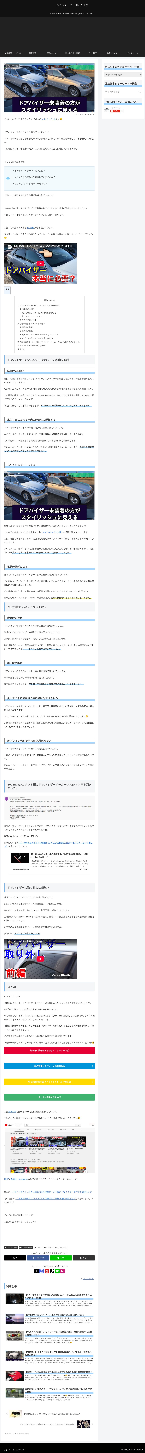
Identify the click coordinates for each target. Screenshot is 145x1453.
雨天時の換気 (27, 331)
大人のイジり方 (62, 1247)
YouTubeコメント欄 (52, 532)
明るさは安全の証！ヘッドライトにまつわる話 (49, 1082)
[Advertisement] (72, 33)
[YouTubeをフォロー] (47, 1271)
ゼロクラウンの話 (12, 1247)
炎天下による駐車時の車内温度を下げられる (40, 335)
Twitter (14, 1179)
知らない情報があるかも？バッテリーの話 (49, 1050)
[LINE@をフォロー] (57, 1271)
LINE (6, 1179)
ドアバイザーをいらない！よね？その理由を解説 (39, 305)
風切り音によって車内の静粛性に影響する (39, 313)
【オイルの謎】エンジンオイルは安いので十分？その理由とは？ (46, 1198)
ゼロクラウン (49, 1247)
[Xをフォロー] (36, 1271)
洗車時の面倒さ (28, 309)
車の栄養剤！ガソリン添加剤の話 (49, 1066)
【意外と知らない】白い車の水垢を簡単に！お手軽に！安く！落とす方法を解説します (52, 1192)
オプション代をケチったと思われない (37, 338)
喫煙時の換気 (27, 327)
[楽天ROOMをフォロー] (62, 1271)
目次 (46, 300)
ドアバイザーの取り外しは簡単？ (33, 345)
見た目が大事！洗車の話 (49, 1097)
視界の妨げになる (29, 320)
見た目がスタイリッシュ (32, 316)
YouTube (31, 228)
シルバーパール (48, 119)
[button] (84, 1257)
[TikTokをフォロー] (52, 1271)
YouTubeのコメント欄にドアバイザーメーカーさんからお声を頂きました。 (50, 342)
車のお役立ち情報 (26, 1247)
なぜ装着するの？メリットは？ (32, 324)
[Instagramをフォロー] (41, 1271)
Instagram (23, 1179)
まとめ (22, 349)
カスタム (39, 1247)
